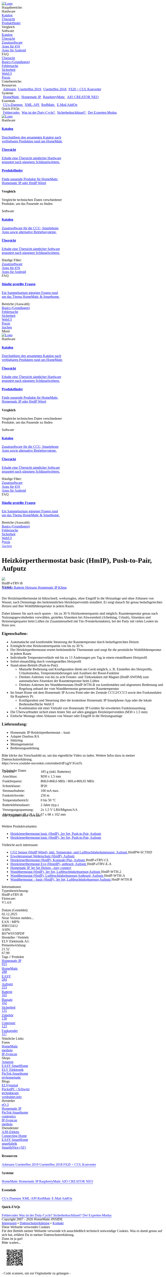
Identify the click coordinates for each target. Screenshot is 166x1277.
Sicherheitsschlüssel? (71, 112)
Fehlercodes (11, 112)
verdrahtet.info (12, 1097)
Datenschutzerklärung (34, 1223)
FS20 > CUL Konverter (85, 89)
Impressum (9, 1223)
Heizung (31, 587)
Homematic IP (31, 97)
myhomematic (11, 1077)
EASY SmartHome (15, 1066)
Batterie (19, 587)
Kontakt (58, 1223)
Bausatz (7, 1001)
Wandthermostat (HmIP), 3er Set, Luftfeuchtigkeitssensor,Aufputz (55, 872)
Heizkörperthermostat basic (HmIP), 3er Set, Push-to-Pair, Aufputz (55, 837)
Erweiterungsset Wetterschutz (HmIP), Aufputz (42, 856)
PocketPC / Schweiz (16, 1089)
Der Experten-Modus (102, 112)
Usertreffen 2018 (55, 89)
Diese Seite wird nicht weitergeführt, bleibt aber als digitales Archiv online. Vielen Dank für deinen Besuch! (75, 544)
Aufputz (8, 587)
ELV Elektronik (13, 1069)
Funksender (10, 1032)
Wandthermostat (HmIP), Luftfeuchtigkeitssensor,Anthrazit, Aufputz (57, 875)
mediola (7, 1050)
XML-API (32, 105)
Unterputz (8, 1024)
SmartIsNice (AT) (14, 1147)
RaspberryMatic (54, 97)
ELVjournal (10, 1085)
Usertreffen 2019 (30, 89)
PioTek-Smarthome (15, 1073)
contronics (9, 1116)
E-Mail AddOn (67, 105)
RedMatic (48, 105)
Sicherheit (8, 1009)
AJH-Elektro (10, 1132)
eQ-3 (5, 1104)
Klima (62, 587)
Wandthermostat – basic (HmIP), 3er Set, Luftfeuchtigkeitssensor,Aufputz (61, 879)
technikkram (10, 1093)
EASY (6, 977)
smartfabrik (9, 1143)
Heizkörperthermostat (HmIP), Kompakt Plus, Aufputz (48, 860)
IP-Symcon (9, 1054)
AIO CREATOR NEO (83, 97)
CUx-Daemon (13, 105)
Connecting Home (14, 1136)
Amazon (7, 1062)
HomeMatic (11, 97)
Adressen (10, 89)
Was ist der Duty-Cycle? (39, 112)
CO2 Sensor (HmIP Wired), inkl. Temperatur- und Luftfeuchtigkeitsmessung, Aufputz (69, 852)
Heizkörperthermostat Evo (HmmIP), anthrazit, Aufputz (48, 864)
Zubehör (7, 1016)
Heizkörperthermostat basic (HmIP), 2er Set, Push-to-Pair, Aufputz (55, 833)
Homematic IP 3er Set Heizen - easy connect (40, 868)
